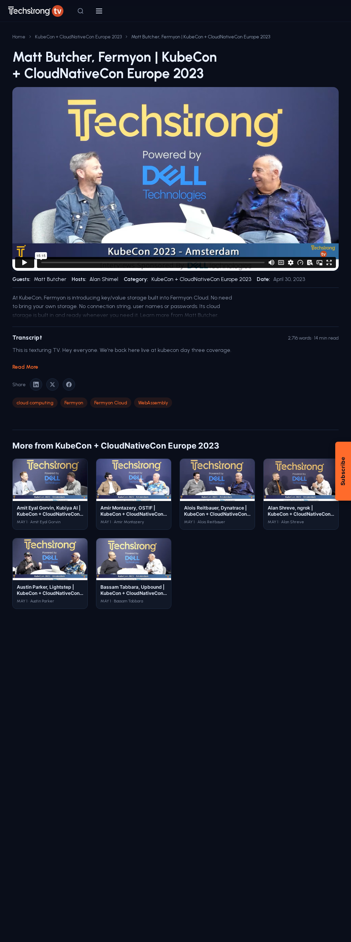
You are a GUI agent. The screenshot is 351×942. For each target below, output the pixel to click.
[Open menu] (99, 11)
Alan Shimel (103, 279)
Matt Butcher (50, 279)
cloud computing (34, 402)
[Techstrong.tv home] (35, 11)
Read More (25, 367)
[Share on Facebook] (69, 384)
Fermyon (73, 402)
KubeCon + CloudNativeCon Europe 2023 (78, 36)
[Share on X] (52, 384)
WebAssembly (153, 402)
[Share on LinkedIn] (36, 384)
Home (18, 36)
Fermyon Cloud (110, 402)
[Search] (80, 11)
